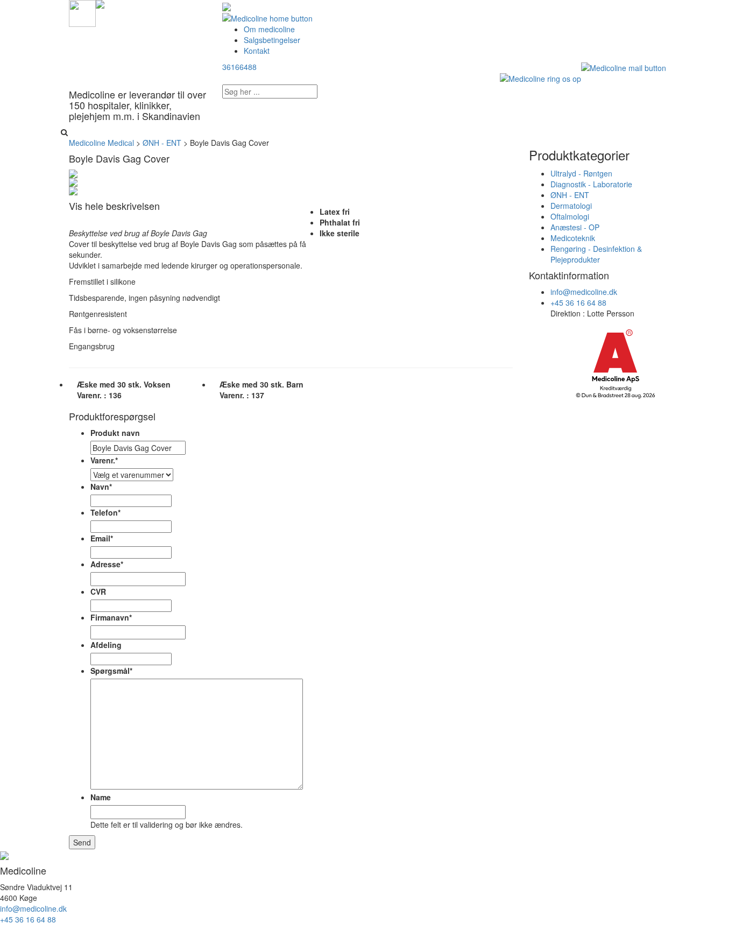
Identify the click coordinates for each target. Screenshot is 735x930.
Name (100, 797)
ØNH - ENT (569, 194)
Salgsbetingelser (272, 39)
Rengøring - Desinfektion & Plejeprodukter (596, 254)
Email (101, 538)
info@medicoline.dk (583, 291)
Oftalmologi (569, 216)
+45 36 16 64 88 (578, 302)
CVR (98, 591)
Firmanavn (111, 617)
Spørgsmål (111, 670)
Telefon (105, 512)
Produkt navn (115, 432)
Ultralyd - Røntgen (581, 173)
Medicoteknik (572, 237)
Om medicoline (269, 29)
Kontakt (257, 50)
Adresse (106, 564)
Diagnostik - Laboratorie (591, 184)
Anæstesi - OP (574, 227)
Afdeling (106, 644)
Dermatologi (571, 205)
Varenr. (104, 460)
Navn (101, 486)
